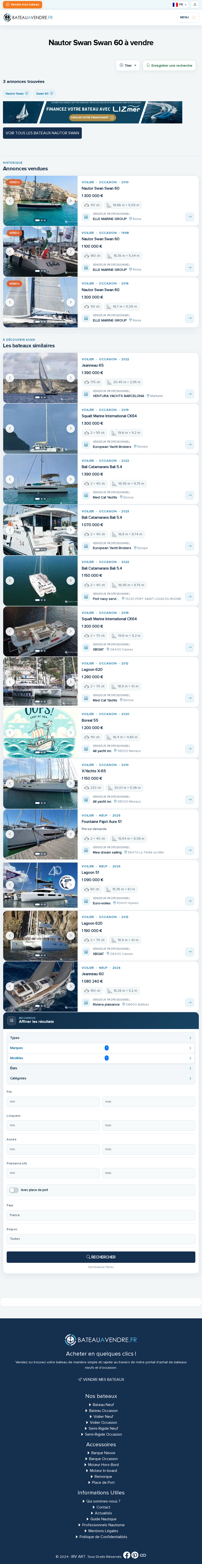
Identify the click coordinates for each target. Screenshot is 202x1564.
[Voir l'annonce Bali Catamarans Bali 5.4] (189, 495)
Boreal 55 (90, 720)
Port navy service (106, 599)
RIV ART (77, 1556)
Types (14, 1038)
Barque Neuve (103, 1452)
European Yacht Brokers (112, 447)
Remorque (103, 1476)
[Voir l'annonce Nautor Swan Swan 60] (189, 217)
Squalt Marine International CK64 (109, 416)
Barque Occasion (103, 1458)
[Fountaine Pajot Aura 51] (40, 834)
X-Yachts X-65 (94, 771)
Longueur (13, 1116)
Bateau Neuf (103, 1404)
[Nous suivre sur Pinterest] (134, 1556)
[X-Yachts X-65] (40, 783)
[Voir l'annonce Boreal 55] (189, 749)
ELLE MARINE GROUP (110, 219)
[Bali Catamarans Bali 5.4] (40, 479)
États (13, 1068)
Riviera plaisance (106, 1004)
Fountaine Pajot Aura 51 (101, 821)
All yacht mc (102, 751)
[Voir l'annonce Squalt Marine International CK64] (189, 444)
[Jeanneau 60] (40, 986)
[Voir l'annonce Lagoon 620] (189, 698)
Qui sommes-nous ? (103, 1501)
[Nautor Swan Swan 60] (40, 201)
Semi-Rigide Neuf (103, 1428)
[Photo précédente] (10, 201)
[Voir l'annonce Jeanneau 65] (189, 394)
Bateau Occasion (103, 1410)
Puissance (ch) (17, 1163)
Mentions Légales (103, 1530)
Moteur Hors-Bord (103, 1464)
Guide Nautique (103, 1519)
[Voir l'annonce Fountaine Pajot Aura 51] (189, 850)
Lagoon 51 (90, 872)
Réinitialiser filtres (101, 1267)
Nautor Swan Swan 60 (100, 188)
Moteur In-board (103, 1470)
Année (11, 1139)
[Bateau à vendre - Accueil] (28, 17)
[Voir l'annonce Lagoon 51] (189, 901)
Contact (103, 1507)
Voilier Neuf (103, 1416)
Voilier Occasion (103, 1422)
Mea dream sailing (107, 852)
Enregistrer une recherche (172, 65)
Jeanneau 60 (93, 973)
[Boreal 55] (40, 733)
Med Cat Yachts (105, 497)
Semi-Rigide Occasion (103, 1434)
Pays (10, 1205)
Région (12, 1229)
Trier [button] (128, 65)
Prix (9, 1092)
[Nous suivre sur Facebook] (126, 1556)
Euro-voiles (102, 903)
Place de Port (103, 1482)
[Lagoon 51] (40, 885)
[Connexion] (195, 4)
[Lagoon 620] (40, 682)
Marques (58, 1048)
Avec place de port (34, 1190)
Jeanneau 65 (93, 365)
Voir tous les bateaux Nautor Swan (42, 133)
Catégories (18, 1078)
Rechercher (103, 1257)
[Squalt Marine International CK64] (40, 429)
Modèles (58, 1058)
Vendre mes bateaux (103, 1379)
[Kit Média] (143, 1556)
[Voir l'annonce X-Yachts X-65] (189, 799)
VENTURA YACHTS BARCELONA (118, 396)
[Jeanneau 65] (40, 378)
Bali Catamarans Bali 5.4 (102, 466)
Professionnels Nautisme (103, 1525)
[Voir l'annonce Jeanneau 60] (189, 1002)
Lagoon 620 (92, 669)
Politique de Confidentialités (103, 1536)
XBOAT (98, 649)
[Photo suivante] (71, 201)
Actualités (103, 1513)
